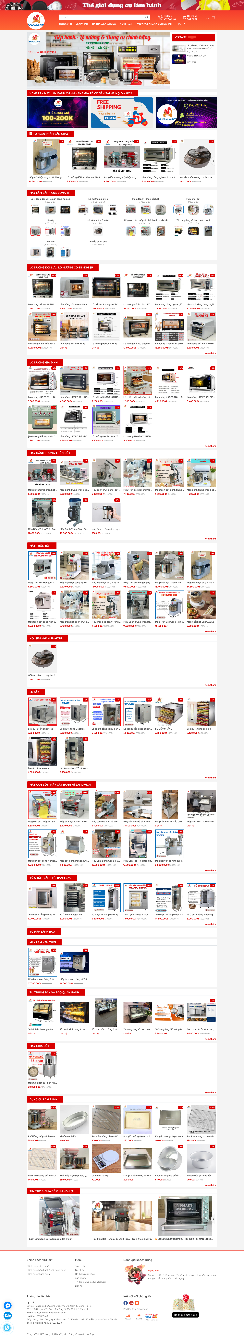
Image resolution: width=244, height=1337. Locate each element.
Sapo (92, 1334)
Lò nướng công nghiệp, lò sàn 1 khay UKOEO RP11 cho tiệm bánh (159, 177)
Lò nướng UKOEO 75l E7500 (201, 397)
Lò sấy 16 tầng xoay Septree (137, 728)
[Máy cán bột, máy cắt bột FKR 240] (42, 804)
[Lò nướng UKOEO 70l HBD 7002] (137, 419)
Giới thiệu (82, 24)
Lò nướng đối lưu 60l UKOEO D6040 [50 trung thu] (137, 304)
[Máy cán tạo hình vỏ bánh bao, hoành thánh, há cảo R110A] (106, 804)
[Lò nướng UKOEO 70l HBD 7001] (74, 380)
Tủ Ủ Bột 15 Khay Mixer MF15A (169, 914)
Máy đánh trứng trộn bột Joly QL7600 (74, 489)
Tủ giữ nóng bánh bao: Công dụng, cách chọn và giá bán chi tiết (200, 47)
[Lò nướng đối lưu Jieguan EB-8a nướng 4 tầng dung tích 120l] (137, 326)
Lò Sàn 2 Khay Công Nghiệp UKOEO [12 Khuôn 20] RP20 (201, 304)
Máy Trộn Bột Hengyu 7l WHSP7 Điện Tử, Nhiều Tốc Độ (42, 582)
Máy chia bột (39, 1046)
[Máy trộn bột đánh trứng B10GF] (137, 472)
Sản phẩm (126, 24)
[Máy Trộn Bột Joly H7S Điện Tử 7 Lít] (106, 565)
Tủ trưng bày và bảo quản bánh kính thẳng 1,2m (137, 1029)
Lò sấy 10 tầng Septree (40, 728)
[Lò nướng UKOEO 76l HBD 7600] (74, 419)
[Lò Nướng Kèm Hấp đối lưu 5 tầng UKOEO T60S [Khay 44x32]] (42, 326)
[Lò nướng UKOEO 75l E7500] (201, 380)
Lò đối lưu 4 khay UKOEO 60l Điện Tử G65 (106, 304)
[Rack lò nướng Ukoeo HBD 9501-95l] (106, 1119)
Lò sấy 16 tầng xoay (38, 768)
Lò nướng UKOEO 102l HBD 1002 (106, 397)
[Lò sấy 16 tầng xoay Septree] (137, 711)
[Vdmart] (36, 20)
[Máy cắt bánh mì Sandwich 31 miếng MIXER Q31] (74, 843)
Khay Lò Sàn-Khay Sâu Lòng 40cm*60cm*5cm (137, 1175)
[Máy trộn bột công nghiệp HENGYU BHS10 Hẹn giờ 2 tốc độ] (137, 565)
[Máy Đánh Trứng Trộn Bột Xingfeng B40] (74, 512)
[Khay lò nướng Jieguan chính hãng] (169, 1119)
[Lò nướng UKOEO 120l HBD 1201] (169, 380)
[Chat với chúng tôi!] (8, 1305)
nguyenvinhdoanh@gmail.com (50, 1312)
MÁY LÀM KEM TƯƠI (43, 942)
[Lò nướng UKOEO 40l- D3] (106, 419)
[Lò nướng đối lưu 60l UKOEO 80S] (74, 287)
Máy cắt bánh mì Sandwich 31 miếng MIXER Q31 (74, 860)
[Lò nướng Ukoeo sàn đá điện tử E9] (169, 326)
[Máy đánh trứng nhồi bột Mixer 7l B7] (106, 472)
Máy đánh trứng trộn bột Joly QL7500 (122, 177)
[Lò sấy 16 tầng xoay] (42, 751)
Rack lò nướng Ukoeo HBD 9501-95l (106, 1136)
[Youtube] (131, 1303)
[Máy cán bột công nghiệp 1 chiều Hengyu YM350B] (42, 843)
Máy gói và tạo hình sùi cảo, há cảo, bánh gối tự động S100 (169, 860)
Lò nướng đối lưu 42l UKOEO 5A (201, 343)
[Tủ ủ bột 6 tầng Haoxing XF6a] (201, 897)
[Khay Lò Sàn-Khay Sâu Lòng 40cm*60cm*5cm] (137, 1158)
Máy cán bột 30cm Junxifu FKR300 (74, 821)
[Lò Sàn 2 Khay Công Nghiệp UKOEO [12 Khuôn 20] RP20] (201, 287)
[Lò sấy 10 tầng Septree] (42, 711)
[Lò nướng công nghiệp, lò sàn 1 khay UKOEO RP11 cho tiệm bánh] (159, 157)
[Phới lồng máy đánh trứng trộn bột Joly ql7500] (42, 1119)
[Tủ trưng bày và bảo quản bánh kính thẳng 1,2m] (137, 1012)
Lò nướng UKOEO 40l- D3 (105, 436)
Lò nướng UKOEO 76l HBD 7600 (74, 436)
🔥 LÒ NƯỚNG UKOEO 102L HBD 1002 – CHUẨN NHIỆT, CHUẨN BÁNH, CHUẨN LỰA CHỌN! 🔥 (183, 1239)
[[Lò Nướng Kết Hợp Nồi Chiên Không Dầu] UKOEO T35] (42, 419)
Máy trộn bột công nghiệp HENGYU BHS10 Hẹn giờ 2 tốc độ (137, 582)
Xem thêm (210, 353)
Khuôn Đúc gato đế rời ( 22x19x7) (169, 1175)
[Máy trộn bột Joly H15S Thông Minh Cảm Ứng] (47, 157)
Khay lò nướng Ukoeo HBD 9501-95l (137, 1136)
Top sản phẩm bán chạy (50, 134)
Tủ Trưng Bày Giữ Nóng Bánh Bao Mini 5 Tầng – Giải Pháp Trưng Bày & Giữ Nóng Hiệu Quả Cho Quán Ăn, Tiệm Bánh (169, 1029)
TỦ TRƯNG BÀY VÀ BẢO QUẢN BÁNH (54, 992)
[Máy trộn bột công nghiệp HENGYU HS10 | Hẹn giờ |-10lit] (74, 565)
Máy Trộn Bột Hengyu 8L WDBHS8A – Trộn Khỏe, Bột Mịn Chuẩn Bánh (122, 1239)
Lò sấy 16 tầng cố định (199, 728)
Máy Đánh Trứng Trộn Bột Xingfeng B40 (74, 529)
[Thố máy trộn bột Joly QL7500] (74, 1158)
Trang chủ (65, 24)
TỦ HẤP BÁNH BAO (42, 931)
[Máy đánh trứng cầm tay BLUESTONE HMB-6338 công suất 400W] (106, 512)
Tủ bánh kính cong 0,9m (41, 1029)
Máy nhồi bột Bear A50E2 (200, 621)
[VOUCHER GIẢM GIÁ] (179, 59)
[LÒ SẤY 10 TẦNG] (169, 711)
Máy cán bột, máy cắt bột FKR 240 (42, 821)
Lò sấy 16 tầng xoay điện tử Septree (106, 728)
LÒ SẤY (34, 692)
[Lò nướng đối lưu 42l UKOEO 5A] (201, 326)
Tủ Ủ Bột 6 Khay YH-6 (71, 914)
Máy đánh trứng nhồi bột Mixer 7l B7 (106, 489)
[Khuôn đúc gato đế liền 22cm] (201, 1158)
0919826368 (42, 1316)
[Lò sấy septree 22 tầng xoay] (74, 751)
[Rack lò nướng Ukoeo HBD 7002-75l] (201, 1119)
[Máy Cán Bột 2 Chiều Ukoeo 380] (201, 804)
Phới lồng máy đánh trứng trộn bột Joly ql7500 (42, 1136)
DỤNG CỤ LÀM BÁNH (43, 1099)
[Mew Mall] (57, 112)
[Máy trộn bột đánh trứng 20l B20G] (169, 472)
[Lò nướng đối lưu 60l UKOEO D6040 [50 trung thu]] (137, 287)
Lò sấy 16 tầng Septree (72, 728)
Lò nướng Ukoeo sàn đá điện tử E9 (169, 343)
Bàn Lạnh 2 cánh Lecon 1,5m (201, 1029)
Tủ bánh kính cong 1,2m (72, 1029)
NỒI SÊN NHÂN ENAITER (46, 638)
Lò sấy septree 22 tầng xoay (74, 768)
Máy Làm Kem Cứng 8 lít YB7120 (42, 979)
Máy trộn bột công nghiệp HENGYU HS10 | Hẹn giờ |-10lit (74, 582)
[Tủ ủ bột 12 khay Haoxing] (106, 897)
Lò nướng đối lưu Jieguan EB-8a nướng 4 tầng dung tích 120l (137, 343)
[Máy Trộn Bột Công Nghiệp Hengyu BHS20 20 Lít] (169, 604)
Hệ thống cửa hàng (104, 24)
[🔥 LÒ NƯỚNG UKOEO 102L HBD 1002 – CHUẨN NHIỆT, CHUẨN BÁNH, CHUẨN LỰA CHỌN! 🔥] (184, 1216)
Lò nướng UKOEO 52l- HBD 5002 (42, 397)
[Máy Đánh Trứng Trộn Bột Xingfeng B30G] (42, 512)
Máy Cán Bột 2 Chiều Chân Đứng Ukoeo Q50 (169, 821)
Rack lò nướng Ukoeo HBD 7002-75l (201, 1136)
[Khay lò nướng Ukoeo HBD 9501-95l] (137, 1119)
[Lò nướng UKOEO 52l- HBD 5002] (42, 380)
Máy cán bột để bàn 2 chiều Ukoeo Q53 (137, 821)
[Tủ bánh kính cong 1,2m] (74, 1012)
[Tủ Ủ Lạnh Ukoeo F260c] (137, 897)
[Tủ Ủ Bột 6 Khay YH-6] (74, 897)
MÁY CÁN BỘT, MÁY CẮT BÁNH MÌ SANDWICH (60, 784)
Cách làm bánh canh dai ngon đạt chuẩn (50, 1238)
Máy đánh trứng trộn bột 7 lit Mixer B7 (201, 489)
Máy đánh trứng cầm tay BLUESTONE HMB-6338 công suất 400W (106, 529)
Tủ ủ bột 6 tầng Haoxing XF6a (201, 914)
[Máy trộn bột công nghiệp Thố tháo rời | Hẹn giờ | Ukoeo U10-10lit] (42, 604)
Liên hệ (181, 24)
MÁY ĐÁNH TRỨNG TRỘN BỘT (50, 453)
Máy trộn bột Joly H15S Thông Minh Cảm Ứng (47, 177)
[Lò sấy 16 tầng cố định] (201, 711)
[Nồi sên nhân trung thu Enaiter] (197, 157)
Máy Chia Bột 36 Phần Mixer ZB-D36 (42, 1082)
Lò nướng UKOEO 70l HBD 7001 (74, 397)
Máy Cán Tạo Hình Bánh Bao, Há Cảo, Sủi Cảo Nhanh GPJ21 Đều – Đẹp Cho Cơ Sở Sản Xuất (137, 860)
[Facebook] (125, 1303)
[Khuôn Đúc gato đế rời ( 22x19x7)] (169, 1158)
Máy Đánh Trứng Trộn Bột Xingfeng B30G (42, 529)
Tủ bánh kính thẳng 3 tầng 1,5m (106, 1029)
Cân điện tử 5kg (100, 1175)
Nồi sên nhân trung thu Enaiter (196, 177)
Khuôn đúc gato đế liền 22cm (201, 1175)
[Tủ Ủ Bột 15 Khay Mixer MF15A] (169, 897)
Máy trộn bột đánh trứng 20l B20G (169, 489)
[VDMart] (98, 60)
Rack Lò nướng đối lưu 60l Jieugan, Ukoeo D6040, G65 (42, 1175)
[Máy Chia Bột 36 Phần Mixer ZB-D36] (42, 1065)
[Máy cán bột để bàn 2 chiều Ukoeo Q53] (137, 804)
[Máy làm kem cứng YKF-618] (74, 962)
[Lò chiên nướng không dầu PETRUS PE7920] (137, 380)
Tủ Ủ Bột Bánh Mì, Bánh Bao (50, 878)
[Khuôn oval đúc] (74, 1119)
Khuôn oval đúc (68, 1136)
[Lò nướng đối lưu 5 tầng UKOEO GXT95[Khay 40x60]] (74, 326)
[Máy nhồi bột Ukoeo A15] (169, 565)
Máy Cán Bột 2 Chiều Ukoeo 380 (201, 821)
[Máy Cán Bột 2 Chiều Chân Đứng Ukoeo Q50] (169, 804)
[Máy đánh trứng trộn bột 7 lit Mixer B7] (201, 472)
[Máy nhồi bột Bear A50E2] (201, 604)
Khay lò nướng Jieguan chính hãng (169, 1136)
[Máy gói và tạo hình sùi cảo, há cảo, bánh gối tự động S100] (169, 843)
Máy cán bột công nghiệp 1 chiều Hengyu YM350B (42, 860)
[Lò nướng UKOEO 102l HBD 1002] (106, 380)
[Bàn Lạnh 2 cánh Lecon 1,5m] (201, 1012)
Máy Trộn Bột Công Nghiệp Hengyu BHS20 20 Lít (169, 621)
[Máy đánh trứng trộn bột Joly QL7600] (74, 472)
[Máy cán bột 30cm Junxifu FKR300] (74, 804)
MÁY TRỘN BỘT (40, 545)
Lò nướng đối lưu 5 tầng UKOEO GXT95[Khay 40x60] (74, 343)
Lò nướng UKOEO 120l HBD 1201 (169, 397)
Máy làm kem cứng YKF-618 (74, 979)
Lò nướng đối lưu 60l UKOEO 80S (74, 304)
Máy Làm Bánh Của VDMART (50, 193)
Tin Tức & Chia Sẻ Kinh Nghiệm (154, 24)
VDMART (181, 37)
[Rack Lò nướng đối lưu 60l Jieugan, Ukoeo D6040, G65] (42, 1158)
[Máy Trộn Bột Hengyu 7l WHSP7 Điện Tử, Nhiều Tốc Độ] (42, 565)
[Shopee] (137, 1303)
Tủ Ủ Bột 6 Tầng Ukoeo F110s (42, 914)
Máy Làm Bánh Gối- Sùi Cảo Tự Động (106, 860)
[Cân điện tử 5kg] (106, 1158)
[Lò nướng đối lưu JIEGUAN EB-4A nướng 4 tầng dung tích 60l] (84, 157)
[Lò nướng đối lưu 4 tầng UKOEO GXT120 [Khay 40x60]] (106, 326)
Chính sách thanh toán (38, 1273)
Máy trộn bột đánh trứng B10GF (137, 489)
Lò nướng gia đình (44, 362)
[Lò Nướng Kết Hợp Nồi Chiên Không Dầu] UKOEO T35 (42, 436)
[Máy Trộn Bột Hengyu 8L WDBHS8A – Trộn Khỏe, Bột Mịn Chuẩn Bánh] (122, 1216)
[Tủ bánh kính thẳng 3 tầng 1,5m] (106, 1012)
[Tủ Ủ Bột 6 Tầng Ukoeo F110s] (42, 897)
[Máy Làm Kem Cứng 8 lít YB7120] (42, 962)
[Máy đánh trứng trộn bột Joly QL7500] (122, 157)
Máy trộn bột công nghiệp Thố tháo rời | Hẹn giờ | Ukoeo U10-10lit (42, 621)
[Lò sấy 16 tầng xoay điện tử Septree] (106, 711)
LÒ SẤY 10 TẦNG (163, 728)
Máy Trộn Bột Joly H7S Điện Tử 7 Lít (106, 582)
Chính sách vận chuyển (38, 1266)
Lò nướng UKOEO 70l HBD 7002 (137, 436)
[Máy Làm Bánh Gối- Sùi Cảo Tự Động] (106, 843)
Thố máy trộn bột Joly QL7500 (74, 1175)
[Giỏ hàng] (213, 17)
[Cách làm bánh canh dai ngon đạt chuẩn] (59, 1216)
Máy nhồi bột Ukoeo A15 (168, 582)
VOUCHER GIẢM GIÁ (196, 55)
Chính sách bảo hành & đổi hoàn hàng (46, 1270)
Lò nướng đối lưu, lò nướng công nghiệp (61, 267)
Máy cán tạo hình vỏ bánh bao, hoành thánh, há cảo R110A (106, 821)
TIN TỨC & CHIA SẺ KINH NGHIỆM (52, 1191)
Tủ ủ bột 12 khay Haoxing (105, 914)
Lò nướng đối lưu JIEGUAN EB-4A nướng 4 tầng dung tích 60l (84, 177)
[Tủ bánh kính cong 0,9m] (42, 1012)
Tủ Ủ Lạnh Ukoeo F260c (135, 914)
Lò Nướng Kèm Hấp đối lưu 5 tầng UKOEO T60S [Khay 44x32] (42, 343)
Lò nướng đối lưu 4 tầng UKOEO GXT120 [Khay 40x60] (106, 343)
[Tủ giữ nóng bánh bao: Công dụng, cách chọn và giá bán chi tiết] (179, 48)
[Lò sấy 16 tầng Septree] (74, 711)
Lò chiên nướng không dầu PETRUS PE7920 (137, 397)
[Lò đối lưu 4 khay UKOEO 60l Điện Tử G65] (106, 287)
